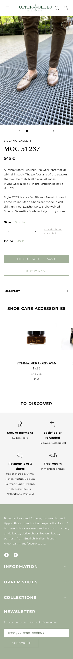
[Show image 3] (35, 131)
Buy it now (36, 271)
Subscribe (21, 643)
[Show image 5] (42, 131)
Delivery (12, 291)
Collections (20, 597)
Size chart (21, 222)
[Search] (57, 8)
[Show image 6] (46, 131)
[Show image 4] (39, 131)
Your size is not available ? (53, 231)
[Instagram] (16, 555)
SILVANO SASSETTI (18, 140)
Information (21, 566)
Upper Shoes (21, 582)
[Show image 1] (27, 131)
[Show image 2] (31, 131)
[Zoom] (64, 24)
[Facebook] (6, 555)
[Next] (53, 131)
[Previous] (19, 131)
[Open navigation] (7, 8)
